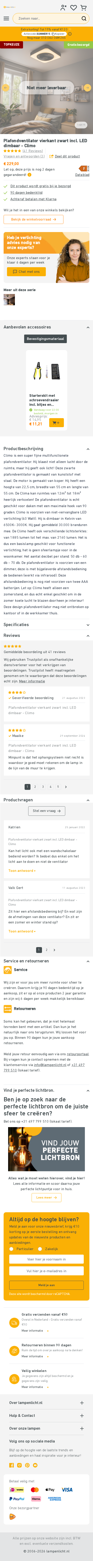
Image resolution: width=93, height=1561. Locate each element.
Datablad (82, 175)
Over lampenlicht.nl (25, 1403)
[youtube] (35, 1465)
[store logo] (9, 7)
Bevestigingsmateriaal (45, 339)
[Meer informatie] (70, 34)
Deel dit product (67, 156)
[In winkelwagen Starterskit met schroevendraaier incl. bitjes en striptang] (56, 422)
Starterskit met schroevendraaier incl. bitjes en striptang (44, 400)
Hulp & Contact (22, 1416)
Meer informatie (32, 681)
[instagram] (19, 1465)
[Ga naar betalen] (66, 787)
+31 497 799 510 (35, 1121)
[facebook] (11, 1465)
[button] (46, 34)
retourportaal (77, 1054)
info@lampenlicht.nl (50, 1065)
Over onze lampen (24, 1429)
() (33, 151)
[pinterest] (27, 1465)
